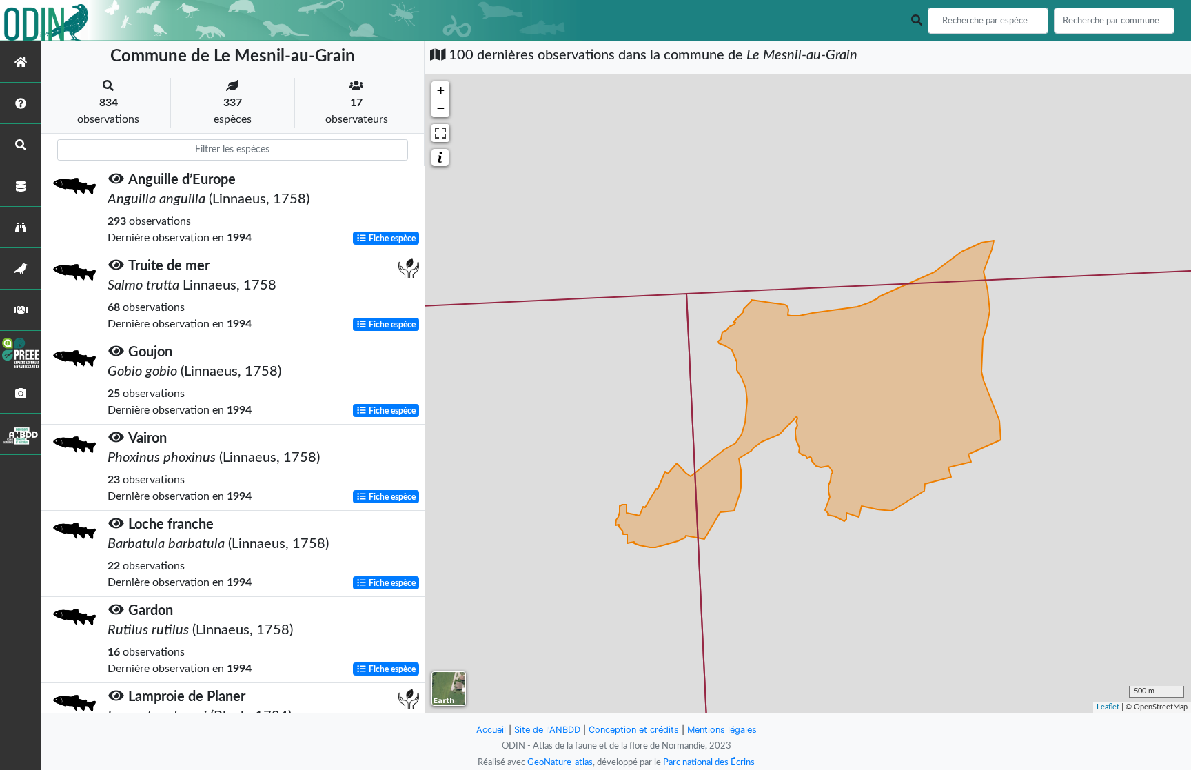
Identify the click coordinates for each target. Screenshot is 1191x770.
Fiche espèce (391, 238)
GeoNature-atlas (560, 762)
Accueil (491, 730)
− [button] (441, 108)
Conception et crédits (634, 730)
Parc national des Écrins (709, 762)
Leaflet (1108, 707)
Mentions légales (722, 730)
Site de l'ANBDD (547, 730)
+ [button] (441, 90)
